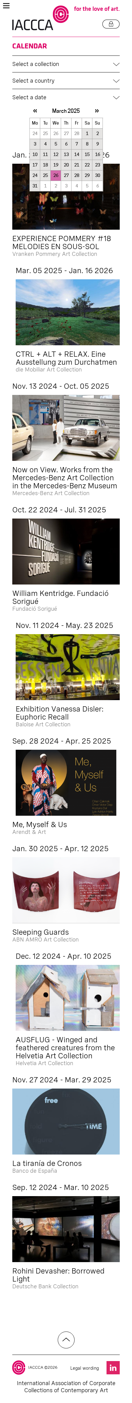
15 (87, 154)
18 (45, 164)
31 (35, 185)
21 (76, 164)
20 (66, 164)
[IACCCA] (40, 18)
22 (87, 164)
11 (45, 154)
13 (66, 154)
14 (76, 154)
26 (55, 175)
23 (97, 164)
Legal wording (84, 1368)
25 (45, 175)
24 (35, 175)
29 (87, 175)
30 (97, 175)
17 (35, 164)
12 (55, 154)
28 (76, 175)
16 (97, 154)
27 (66, 175)
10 (35, 154)
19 (55, 164)
